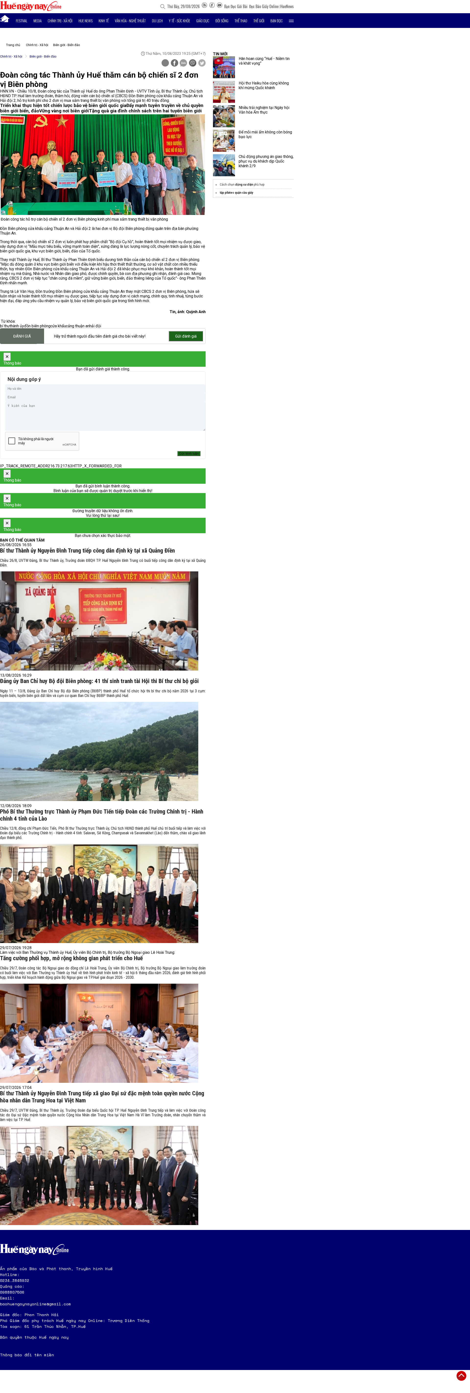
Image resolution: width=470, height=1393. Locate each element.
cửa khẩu (58, 326)
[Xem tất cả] (291, 20)
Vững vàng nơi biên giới (64, 111)
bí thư (5, 326)
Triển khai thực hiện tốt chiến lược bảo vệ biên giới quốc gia (63, 105)
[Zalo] (183, 63)
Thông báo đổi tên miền (27, 1355)
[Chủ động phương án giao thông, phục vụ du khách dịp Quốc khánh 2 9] (224, 165)
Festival (21, 20)
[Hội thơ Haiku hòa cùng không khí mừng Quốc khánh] (224, 92)
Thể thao (241, 20)
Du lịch (157, 20)
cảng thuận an (77, 326)
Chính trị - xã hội (60, 20)
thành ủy (17, 326)
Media (38, 20)
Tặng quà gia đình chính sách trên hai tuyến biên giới (145, 111)
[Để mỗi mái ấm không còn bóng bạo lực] (224, 141)
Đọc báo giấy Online (264, 6)
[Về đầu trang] (461, 1376)
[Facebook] (212, 6)
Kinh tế (104, 20)
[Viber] (192, 63)
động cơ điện (244, 184)
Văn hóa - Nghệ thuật (130, 20)
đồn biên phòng (37, 326)
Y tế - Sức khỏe (179, 20)
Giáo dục (202, 20)
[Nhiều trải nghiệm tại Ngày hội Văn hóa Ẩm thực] (224, 116)
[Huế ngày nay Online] (30, 9)
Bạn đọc (276, 20)
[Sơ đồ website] (204, 6)
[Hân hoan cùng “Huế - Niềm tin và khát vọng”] (224, 67)
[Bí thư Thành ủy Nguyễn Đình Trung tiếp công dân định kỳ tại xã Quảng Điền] (99, 621)
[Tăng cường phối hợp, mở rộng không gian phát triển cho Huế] (99, 1033)
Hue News (86, 20)
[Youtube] (220, 6)
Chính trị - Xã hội (37, 45)
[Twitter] (202, 63)
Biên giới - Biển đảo (66, 45)
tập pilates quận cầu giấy (236, 192)
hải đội (95, 326)
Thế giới (258, 20)
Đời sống (221, 20)
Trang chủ (13, 45)
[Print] (165, 63)
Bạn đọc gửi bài (235, 6)
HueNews (287, 6)
